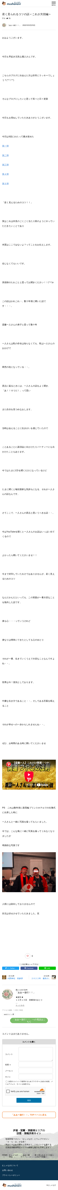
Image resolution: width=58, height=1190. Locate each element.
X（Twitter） (12, 968)
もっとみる (20, 1005)
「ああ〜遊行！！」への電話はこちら (29, 1020)
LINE (48, 968)
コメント (9, 1054)
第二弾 (5, 155)
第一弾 (5, 145)
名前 (8, 1064)
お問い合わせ (7, 1170)
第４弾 (5, 174)
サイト (8, 1077)
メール (9, 1071)
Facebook (30, 968)
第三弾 (5, 164)
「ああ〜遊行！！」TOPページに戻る (29, 1114)
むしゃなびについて (10, 1165)
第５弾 (5, 183)
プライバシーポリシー (11, 1175)
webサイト (8, 1014)
